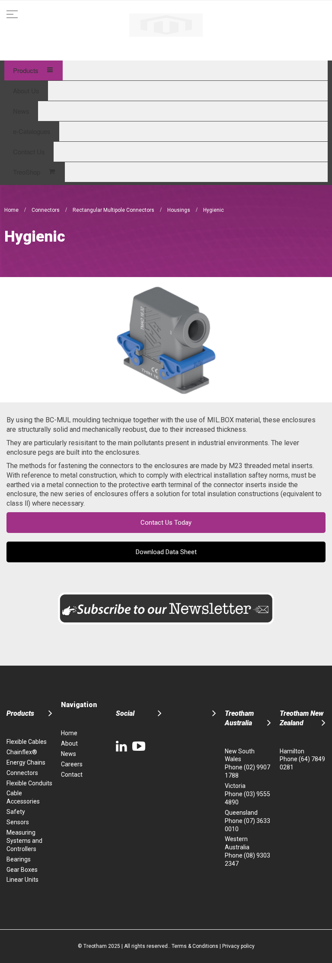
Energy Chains (25, 762)
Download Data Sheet (166, 552)
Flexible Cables (26, 741)
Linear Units (22, 879)
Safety (15, 811)
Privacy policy (238, 946)
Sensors (17, 822)
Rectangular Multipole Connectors (114, 210)
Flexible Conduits (29, 783)
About (69, 743)
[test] (166, 25)
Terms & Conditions (195, 946)
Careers (72, 764)
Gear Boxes (22, 869)
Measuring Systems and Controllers (24, 840)
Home (12, 210)
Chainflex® (21, 752)
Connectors (46, 210)
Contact (72, 774)
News (68, 753)
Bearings (18, 859)
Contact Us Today (166, 522)
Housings (179, 210)
